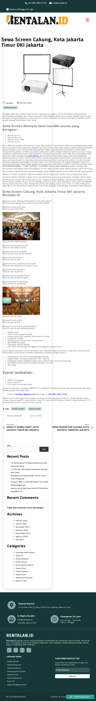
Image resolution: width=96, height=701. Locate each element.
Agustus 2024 (22, 536)
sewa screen (35, 409)
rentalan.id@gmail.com (25, 394)
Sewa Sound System (24, 578)
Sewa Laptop (21, 562)
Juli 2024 (20, 539)
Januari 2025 (21, 524)
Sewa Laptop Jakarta (25, 565)
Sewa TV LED (21, 581)
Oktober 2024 (22, 530)
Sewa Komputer (22, 559)
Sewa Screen (10, 107)
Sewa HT (19, 555)
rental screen (18, 409)
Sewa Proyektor (22, 571)
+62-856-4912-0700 (57, 394)
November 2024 (23, 527)
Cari (9, 445)
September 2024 (23, 533)
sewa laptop (33, 156)
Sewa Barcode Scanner (25, 552)
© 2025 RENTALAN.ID (15, 696)
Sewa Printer (21, 568)
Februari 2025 (22, 521)
